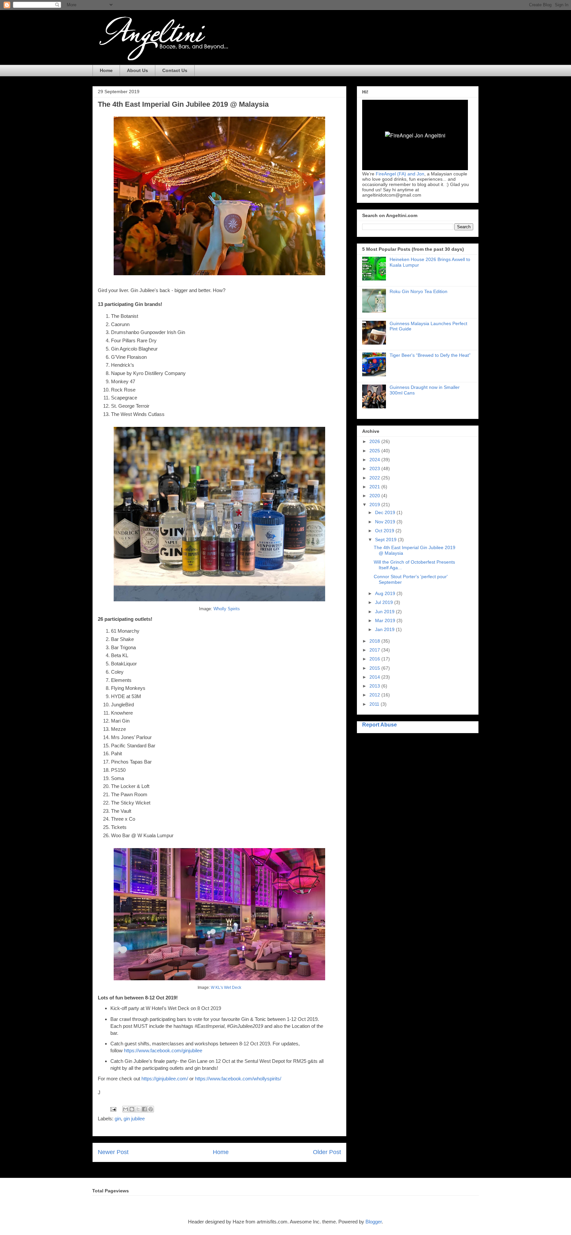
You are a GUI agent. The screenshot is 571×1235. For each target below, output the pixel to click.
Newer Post (113, 1152)
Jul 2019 (384, 602)
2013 (375, 686)
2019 (375, 504)
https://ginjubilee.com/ (164, 1078)
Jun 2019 (385, 611)
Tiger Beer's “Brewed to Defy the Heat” (430, 355)
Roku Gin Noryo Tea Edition (418, 291)
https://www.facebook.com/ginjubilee (163, 1050)
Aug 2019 (386, 593)
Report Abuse (379, 725)
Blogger (373, 1221)
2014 (375, 677)
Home (106, 70)
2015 (375, 668)
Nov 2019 (386, 521)
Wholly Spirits (226, 608)
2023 (375, 468)
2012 (375, 694)
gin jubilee (134, 1118)
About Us (137, 70)
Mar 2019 (386, 620)
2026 (375, 441)
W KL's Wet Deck (226, 987)
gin (118, 1118)
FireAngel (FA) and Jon (400, 173)
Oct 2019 (385, 530)
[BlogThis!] (132, 1109)
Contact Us (174, 70)
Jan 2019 (385, 629)
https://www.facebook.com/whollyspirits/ (238, 1078)
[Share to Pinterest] (150, 1109)
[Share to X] (138, 1109)
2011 (375, 704)
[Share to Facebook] (144, 1109)
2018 (375, 641)
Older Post (327, 1152)
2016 (375, 658)
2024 (375, 459)
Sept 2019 (386, 539)
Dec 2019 (386, 512)
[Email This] (125, 1109)
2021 (375, 486)
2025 (375, 450)
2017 (375, 650)
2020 (375, 495)
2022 (375, 477)
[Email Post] (113, 1108)
